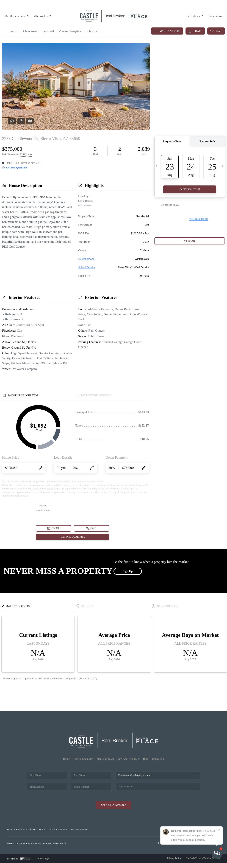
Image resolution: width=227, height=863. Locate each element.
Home (66, 758)
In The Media (194, 16)
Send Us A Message (113, 804)
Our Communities (15, 16)
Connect (135, 758)
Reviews (122, 758)
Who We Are (41, 16)
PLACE (63, 843)
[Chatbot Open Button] (217, 853)
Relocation (215, 16)
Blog (145, 758)
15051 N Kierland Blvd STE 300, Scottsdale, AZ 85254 (37, 829)
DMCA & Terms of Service (198, 858)
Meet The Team (105, 758)
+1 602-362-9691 (79, 829)
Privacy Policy (174, 858)
